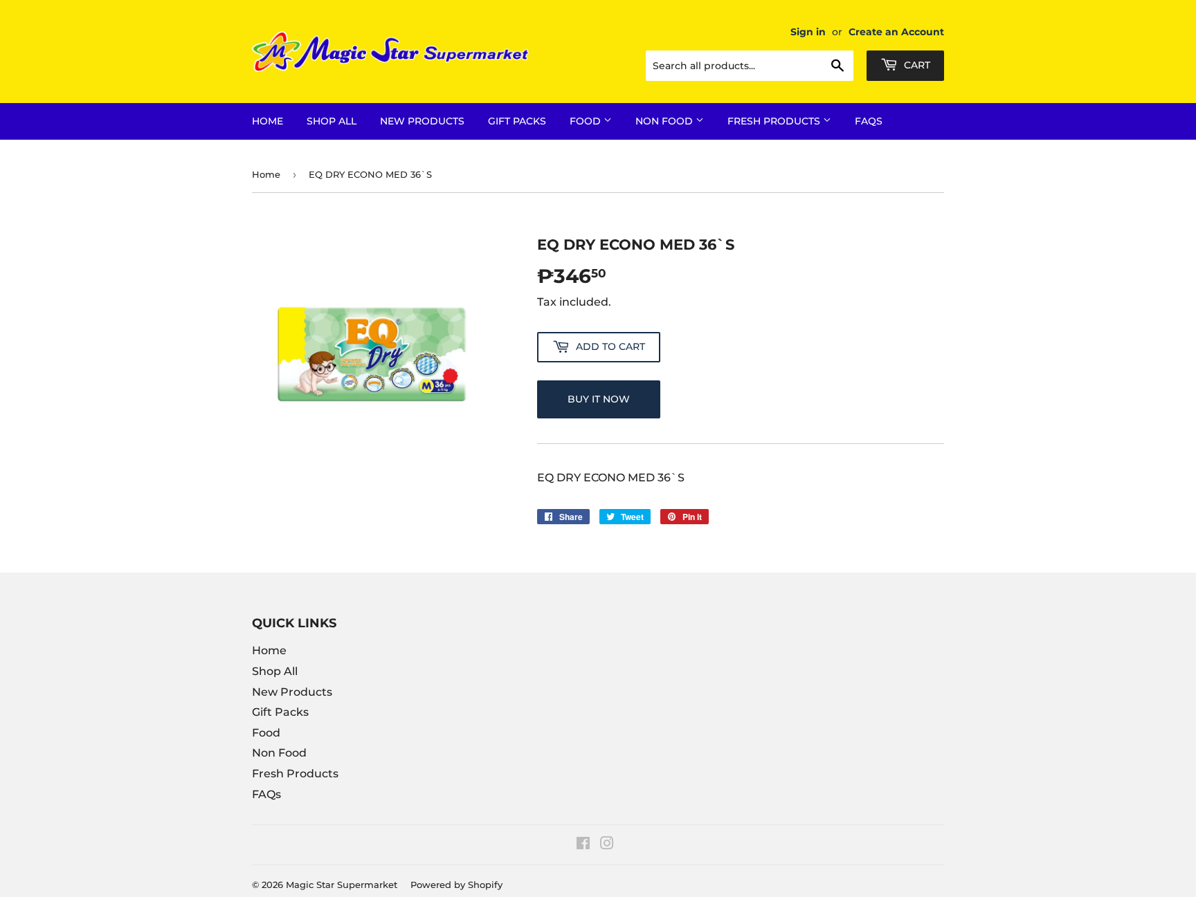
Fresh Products (775, 121)
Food (587, 121)
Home (267, 121)
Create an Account (896, 31)
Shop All (331, 121)
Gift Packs (517, 121)
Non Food (665, 121)
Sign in (808, 31)
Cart (915, 65)
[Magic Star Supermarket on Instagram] (607, 844)
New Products (422, 121)
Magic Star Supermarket (341, 884)
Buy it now (599, 399)
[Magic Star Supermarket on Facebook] (583, 844)
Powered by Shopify (456, 884)
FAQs (868, 121)
